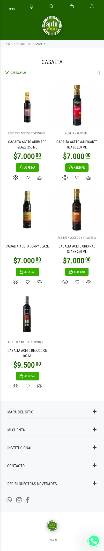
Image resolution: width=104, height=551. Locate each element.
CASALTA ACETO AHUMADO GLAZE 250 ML (27, 144)
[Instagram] (18, 499)
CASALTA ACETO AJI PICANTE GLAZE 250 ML (76, 144)
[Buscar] (51, 6)
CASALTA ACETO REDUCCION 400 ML (27, 353)
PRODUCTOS (23, 44)
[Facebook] (28, 499)
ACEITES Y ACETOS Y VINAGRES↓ (27, 133)
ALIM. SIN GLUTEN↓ (77, 133)
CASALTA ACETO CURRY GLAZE (27, 246)
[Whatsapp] (9, 499)
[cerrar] (99, 6)
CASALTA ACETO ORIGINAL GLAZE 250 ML (77, 249)
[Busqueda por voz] (31, 6)
